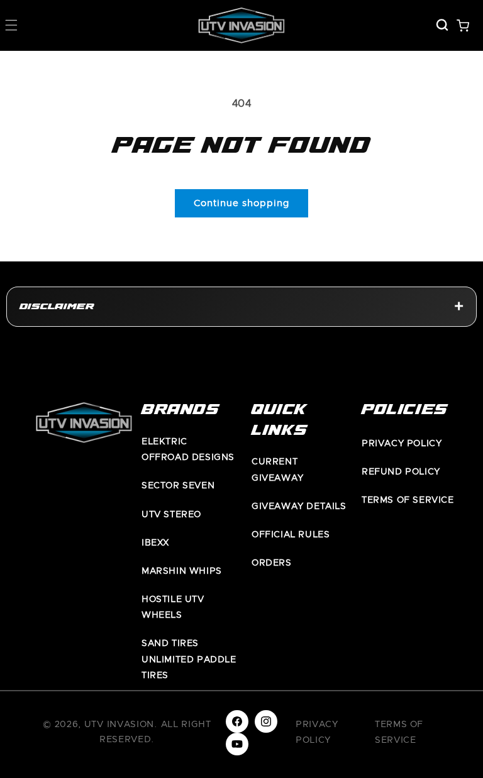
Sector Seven (178, 485)
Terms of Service (408, 500)
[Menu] (11, 25)
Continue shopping (241, 203)
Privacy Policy (401, 443)
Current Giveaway (278, 469)
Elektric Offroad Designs (188, 449)
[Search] (442, 25)
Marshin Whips (182, 571)
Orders (272, 563)
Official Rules (291, 534)
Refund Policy (401, 472)
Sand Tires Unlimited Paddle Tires (189, 659)
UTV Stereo (171, 514)
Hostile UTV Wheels (173, 607)
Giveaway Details (299, 506)
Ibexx (155, 543)
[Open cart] (462, 25)
